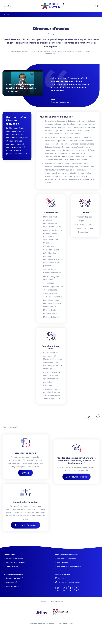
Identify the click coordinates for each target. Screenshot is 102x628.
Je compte (10, 582)
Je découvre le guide (76, 476)
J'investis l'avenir (12, 586)
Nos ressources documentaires (69, 567)
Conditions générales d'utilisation (42, 623)
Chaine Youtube (12, 567)
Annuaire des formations (66, 559)
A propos (42, 602)
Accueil (6, 14)
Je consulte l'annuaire (25, 525)
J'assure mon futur (13, 578)
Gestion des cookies (66, 623)
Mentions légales (57, 602)
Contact (61, 578)
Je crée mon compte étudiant (69, 582)
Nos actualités (62, 563)
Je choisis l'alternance (14, 559)
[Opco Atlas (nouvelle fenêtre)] (41, 612)
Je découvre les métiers (15, 563)
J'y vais (25, 472)
